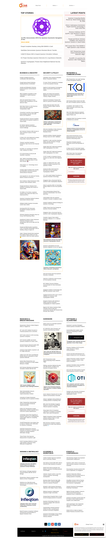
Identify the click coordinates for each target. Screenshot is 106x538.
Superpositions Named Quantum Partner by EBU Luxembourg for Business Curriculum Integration (51, 509)
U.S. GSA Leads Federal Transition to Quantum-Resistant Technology (52, 176)
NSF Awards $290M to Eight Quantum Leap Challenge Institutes (29, 386)
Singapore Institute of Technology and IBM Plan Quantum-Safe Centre (52, 290)
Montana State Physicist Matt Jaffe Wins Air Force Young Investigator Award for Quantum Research (51, 482)
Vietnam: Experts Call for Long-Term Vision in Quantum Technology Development (52, 475)
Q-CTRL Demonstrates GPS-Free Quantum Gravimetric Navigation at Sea (41, 38)
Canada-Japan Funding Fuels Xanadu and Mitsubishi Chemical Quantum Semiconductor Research (29, 171)
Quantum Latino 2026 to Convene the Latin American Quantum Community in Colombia (76, 464)
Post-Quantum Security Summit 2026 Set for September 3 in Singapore (75, 469)
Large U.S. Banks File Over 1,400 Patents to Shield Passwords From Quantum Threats (51, 164)
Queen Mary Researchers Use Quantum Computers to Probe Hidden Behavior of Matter (29, 362)
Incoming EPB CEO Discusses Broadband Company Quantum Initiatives (27, 210)
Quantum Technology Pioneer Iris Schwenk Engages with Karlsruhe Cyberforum (51, 503)
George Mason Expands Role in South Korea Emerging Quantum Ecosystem (52, 497)
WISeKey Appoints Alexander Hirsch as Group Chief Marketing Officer (29, 215)
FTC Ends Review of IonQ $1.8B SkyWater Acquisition (28, 154)
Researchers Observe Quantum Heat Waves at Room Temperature (29, 478)
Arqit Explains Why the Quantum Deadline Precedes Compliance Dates (52, 198)
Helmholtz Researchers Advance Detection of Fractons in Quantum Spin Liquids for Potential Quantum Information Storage (29, 430)
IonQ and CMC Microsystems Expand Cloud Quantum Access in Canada (75, 370)
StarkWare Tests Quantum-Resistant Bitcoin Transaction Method (52, 78)
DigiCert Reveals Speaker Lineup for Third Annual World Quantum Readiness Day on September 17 (75, 493)
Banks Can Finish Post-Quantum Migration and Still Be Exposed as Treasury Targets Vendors (51, 95)
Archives (71, 5)
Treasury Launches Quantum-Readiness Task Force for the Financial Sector (29, 144)
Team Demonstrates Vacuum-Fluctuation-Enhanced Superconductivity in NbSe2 (27, 392)
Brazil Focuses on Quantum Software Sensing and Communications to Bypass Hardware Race (29, 512)
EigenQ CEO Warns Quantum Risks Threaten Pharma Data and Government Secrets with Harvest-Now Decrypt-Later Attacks (52, 309)
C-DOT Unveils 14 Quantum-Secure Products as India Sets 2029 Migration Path (52, 158)
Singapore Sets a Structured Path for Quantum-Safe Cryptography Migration (52, 181)
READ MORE (25, 42)
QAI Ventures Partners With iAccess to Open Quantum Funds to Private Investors (29, 133)
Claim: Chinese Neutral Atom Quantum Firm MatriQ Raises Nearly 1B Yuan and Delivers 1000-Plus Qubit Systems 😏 (29, 235)
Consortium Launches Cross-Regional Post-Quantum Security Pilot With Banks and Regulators (29, 114)
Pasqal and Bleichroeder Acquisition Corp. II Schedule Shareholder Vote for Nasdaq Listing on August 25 (29, 228)
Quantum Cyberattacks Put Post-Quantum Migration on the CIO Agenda (52, 246)
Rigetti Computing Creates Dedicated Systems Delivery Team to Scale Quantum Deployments (52, 418)
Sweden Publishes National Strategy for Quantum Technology (53, 203)
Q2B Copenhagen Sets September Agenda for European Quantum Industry (74, 505)
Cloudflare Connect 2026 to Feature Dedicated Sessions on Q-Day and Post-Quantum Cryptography (75, 482)
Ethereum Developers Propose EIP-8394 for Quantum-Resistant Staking (52, 100)
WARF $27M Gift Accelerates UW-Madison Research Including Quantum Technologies (52, 469)
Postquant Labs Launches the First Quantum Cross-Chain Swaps (76, 342)
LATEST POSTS (78, 13)
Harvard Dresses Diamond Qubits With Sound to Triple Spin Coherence (29, 345)
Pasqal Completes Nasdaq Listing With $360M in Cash (37, 46)
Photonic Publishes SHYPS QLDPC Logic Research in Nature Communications (75, 33)
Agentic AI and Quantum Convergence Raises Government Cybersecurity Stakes (52, 89)
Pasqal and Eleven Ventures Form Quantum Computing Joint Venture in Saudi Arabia (29, 187)
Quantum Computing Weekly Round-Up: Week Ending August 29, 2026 (75, 19)
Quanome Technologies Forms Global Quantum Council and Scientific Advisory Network (52, 515)
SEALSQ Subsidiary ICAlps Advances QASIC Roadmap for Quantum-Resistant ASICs (52, 130)
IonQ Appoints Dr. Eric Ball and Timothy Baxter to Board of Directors (29, 176)
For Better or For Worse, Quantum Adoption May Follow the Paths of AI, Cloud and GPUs (29, 193)
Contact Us (33, 531)
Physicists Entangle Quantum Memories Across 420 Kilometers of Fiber (75, 143)
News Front (38, 5)
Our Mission (23, 531)
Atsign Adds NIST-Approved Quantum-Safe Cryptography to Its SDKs (52, 147)
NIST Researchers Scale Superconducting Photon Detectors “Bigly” (78, 53)
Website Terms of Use (55, 532)
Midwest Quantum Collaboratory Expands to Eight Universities (51, 492)
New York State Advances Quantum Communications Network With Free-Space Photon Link (75, 113)
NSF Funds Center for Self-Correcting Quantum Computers (29, 335)
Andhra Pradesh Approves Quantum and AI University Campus (52, 458)
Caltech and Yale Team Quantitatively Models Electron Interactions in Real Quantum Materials (29, 356)
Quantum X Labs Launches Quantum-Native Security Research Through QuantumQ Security (52, 142)
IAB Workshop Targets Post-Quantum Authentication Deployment (75, 458)
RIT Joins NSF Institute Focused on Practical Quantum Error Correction (28, 331)
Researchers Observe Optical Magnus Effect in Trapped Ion (29, 326)
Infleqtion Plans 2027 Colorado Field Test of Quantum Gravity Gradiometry (28, 505)
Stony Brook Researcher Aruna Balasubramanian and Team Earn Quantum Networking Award (74, 137)
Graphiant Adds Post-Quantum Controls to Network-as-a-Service (76, 119)
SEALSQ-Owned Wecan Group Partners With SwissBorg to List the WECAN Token (28, 101)
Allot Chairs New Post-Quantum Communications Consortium (74, 154)
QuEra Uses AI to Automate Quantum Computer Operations (52, 324)
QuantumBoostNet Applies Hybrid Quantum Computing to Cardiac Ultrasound (74, 331)
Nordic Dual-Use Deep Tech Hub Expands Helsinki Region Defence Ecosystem (51, 106)
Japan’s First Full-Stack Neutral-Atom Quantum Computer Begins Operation (52, 388)
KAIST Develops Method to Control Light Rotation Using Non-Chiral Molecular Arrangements (28, 443)
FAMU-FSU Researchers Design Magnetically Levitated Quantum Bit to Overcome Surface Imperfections (29, 410)
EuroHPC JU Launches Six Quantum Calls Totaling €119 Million (76, 59)
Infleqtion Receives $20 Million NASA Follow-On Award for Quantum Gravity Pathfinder (28, 465)
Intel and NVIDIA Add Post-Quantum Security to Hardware (52, 274)
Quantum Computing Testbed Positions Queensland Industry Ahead (29, 199)
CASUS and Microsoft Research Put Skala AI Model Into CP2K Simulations (75, 354)
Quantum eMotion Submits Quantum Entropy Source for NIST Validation (52, 136)
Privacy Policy (54, 529)
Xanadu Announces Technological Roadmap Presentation (74, 487)
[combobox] (71, 531)
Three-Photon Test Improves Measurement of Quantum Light (27, 437)
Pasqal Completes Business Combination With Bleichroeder (27, 78)
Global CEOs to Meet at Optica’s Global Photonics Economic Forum (74, 511)
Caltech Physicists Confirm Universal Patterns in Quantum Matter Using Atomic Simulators (75, 360)
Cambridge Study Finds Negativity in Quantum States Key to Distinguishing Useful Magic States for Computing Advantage (29, 416)
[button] (103, 524)
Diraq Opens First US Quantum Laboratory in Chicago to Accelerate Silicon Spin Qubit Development (52, 412)
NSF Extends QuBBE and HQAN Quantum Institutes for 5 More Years (29, 340)
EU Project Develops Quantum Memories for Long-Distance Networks (41, 58)
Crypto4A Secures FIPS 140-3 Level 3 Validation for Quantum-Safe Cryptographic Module (52, 296)
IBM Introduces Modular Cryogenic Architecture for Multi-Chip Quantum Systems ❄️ (52, 424)
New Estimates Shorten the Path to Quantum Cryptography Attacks (53, 240)
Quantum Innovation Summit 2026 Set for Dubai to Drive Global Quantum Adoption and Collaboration (75, 499)
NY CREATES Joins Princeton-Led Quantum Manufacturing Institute (51, 329)
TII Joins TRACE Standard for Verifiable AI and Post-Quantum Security (53, 83)
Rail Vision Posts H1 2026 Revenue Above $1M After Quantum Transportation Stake (28, 107)
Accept (81, 534)
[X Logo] (42, 531)
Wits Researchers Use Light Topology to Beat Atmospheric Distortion (75, 80)
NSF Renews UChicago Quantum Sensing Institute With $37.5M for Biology (28, 472)
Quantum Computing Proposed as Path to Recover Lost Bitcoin (52, 268)
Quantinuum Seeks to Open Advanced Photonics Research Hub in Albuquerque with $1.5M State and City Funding (29, 221)
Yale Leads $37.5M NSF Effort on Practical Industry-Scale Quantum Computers (52, 353)
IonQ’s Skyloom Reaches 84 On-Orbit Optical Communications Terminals (52, 395)
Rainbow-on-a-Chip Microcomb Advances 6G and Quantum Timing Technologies (28, 484)
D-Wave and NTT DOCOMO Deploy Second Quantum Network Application (75, 149)
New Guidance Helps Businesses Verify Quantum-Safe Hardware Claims (29, 181)
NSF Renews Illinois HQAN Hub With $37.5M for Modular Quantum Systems (75, 101)
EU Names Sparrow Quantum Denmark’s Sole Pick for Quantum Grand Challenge (28, 126)
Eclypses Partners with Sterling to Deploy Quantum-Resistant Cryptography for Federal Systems (51, 302)
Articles (54, 5)
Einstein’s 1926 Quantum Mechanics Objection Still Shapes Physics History (52, 487)
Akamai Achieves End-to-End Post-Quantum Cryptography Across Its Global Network (76, 130)
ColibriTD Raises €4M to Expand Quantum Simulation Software (39, 54)
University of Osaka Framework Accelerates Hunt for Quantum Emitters (29, 398)
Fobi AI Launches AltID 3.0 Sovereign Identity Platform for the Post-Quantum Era (52, 186)
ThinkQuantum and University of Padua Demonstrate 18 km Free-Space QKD (75, 95)
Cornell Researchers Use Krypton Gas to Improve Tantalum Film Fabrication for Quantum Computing (29, 424)
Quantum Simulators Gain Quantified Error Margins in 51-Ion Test (75, 365)
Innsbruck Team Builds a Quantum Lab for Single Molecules (29, 350)
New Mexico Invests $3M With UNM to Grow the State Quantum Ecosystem (52, 463)
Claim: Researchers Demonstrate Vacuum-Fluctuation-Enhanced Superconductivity (28, 404)
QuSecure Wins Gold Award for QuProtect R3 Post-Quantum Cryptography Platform (51, 170)
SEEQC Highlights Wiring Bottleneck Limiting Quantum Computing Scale (52, 400)
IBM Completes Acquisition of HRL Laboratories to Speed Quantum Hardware (28, 95)
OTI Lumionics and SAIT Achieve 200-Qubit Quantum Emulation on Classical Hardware (75, 385)
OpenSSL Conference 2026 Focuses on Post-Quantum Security (52, 279)
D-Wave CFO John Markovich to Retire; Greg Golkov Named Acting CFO (29, 138)
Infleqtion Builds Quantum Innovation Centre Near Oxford (29, 204)
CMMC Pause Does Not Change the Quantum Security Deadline (52, 208)
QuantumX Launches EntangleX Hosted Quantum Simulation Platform (75, 326)
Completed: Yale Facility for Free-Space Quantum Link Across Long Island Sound (74, 107)
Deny (97, 534)
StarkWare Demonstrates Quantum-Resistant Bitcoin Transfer (39, 50)
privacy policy (77, 182)
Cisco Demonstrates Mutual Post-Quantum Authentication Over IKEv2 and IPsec (52, 193)
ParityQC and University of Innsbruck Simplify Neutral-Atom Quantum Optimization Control (75, 393)
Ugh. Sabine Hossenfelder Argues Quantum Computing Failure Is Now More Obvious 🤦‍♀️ (28, 160)
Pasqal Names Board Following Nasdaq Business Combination (27, 83)
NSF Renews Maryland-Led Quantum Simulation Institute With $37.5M (29, 368)
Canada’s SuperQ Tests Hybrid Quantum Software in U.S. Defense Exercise (51, 219)
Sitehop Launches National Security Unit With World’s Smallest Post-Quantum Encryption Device (52, 367)
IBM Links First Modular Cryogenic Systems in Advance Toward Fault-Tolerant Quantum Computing (51, 405)
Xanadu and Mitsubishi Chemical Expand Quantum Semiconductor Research (28, 89)
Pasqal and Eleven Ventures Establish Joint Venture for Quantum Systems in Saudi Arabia (75, 40)
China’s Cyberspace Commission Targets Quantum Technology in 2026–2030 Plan (75, 26)
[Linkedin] (45, 531)
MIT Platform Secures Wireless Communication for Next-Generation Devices (52, 285)
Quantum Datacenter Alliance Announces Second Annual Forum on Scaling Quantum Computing (75, 475)
